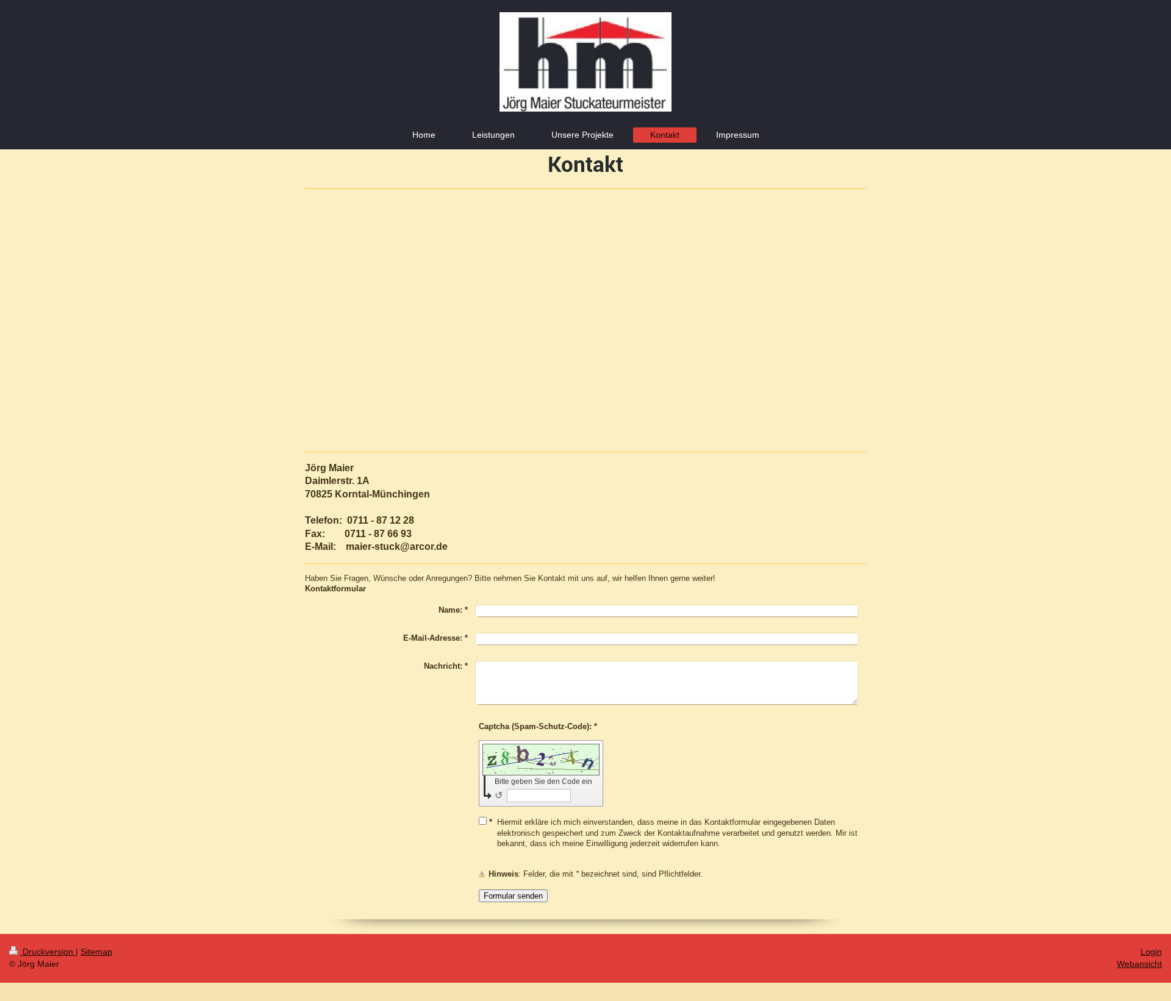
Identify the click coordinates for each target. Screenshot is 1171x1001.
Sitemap (96, 951)
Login (1151, 951)
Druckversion (48, 951)
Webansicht (1139, 964)
